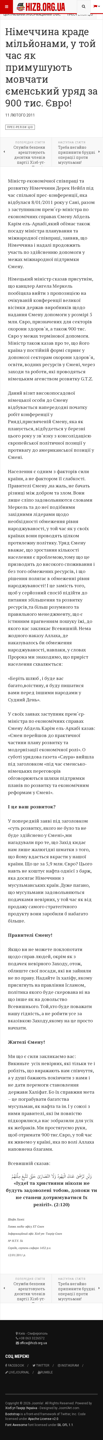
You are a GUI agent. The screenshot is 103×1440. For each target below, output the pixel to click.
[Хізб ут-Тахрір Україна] (27, 6)
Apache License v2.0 (43, 1419)
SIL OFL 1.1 (65, 1425)
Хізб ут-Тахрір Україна (21, 1408)
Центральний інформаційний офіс (32, 14)
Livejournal (18, 1372)
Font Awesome (16, 1425)
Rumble (46, 1372)
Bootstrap (12, 1414)
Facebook (15, 1365)
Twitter (42, 1365)
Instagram (69, 1365)
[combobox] (83, 6)
